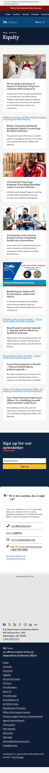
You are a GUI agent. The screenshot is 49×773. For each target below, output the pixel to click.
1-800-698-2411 (11, 639)
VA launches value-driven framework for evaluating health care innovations (21, 238)
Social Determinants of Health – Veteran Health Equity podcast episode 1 (24, 367)
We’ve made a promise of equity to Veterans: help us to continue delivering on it (23, 86)
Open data (7, 737)
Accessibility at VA (11, 699)
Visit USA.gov (18, 757)
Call (21, 526)
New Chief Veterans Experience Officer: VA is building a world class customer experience (24, 400)
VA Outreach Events (11, 679)
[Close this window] (46, 489)
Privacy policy (9, 724)
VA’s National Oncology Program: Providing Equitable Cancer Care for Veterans (23, 184)
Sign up (24, 466)
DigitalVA (7, 674)
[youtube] (4, 624)
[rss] (14, 624)
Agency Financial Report (13, 720)
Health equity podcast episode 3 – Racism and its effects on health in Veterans (24, 330)
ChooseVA (7, 666)
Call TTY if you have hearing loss (26, 548)
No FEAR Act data (10, 704)
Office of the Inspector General (16, 712)
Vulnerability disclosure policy (16, 741)
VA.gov (6, 662)
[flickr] (35, 624)
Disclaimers (8, 733)
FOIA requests (9, 728)
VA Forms (7, 683)
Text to (14, 533)
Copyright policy (10, 745)
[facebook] (20, 624)
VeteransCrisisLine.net (15, 559)
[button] (24, 8)
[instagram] (25, 624)
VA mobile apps (10, 695)
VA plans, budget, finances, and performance (23, 716)
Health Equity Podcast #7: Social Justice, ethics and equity (21, 294)
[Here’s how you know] (24, 3)
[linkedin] (30, 624)
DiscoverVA (8, 670)
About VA (7, 691)
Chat (23, 540)
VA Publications (10, 687)
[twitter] (9, 624)
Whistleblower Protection (14, 708)
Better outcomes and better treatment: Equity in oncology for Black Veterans (24, 128)
